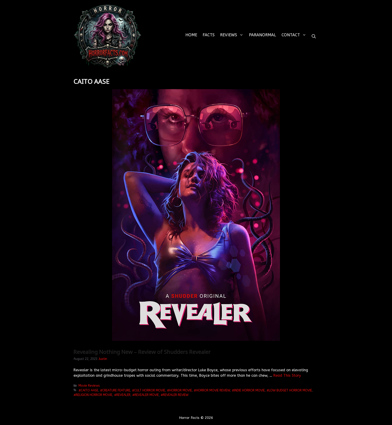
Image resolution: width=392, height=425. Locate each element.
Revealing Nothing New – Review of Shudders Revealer (142, 351)
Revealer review (176, 395)
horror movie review (213, 390)
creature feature (116, 390)
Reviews (228, 34)
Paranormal (262, 34)
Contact (291, 34)
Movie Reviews (89, 386)
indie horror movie (249, 390)
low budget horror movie (290, 390)
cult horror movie (149, 390)
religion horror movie (94, 395)
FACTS (209, 34)
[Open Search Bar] (313, 36)
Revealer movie (147, 395)
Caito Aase (89, 390)
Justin (102, 359)
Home (191, 34)
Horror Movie (180, 390)
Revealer (123, 395)
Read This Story (287, 375)
